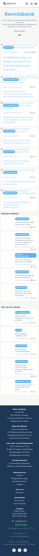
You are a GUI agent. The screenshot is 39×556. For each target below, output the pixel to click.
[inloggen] (27, 3)
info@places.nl (21, 521)
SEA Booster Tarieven (19, 415)
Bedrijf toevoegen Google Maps (19, 449)
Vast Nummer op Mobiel (19, 438)
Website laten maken (19, 421)
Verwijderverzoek (19, 481)
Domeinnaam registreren (19, 463)
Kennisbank (19, 501)
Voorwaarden (23, 542)
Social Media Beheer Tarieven (19, 418)
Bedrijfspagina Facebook (19, 452)
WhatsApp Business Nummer (19, 435)
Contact (19, 475)
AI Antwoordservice (19, 429)
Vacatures (19, 492)
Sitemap (31, 544)
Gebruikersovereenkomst (15, 544)
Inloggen (19, 484)
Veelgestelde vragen (19, 478)
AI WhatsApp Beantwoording (19, 432)
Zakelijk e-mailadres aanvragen (19, 466)
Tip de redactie (19, 503)
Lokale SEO (19, 412)
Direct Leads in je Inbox (19, 446)
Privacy (12, 542)
